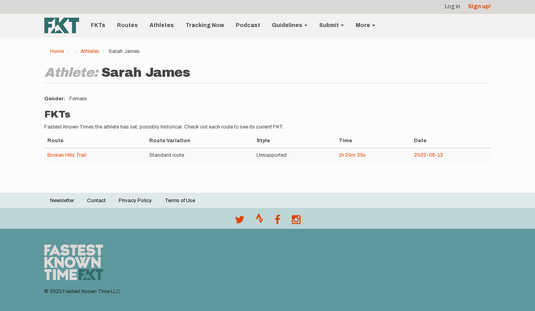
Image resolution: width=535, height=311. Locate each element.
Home (57, 51)
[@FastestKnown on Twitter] (239, 221)
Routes (127, 25)
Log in (452, 6)
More (363, 25)
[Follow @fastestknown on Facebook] (277, 221)
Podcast (248, 25)
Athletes (162, 25)
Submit (329, 25)
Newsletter (62, 200)
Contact (96, 200)
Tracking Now (205, 25)
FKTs (98, 25)
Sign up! (479, 6)
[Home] (64, 25)
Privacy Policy (135, 200)
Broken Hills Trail (66, 155)
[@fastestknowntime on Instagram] (296, 221)
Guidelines (288, 25)
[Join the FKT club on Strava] (259, 221)
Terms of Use (180, 200)
